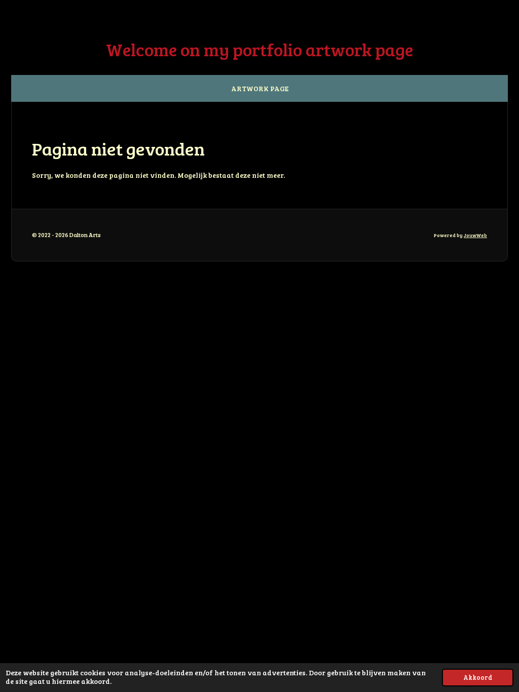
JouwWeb (475, 235)
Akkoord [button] (477, 677)
